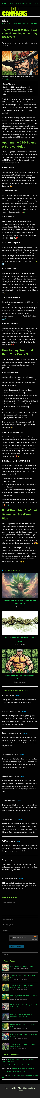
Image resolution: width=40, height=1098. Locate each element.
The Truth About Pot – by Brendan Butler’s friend (20, 639)
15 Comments (23, 1028)
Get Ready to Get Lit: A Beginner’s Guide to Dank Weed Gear (20, 602)
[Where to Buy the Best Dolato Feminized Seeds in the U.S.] (5, 1046)
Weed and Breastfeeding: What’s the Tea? (23, 1068)
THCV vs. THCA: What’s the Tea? (17, 1072)
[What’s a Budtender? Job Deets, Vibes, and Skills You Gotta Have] (5, 1006)
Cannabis (32, 43)
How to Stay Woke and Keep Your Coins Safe (17, 89)
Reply (18, 695)
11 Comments (23, 1038)
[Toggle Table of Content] (34, 84)
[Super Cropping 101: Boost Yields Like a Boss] (5, 977)
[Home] (2, 23)
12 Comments (24, 968)
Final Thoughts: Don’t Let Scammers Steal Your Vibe (18, 93)
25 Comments (23, 1009)
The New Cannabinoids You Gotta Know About (22, 1065)
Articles (10, 3)
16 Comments (24, 989)
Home (4, 3)
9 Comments (23, 1018)
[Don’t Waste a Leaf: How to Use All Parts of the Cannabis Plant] (5, 997)
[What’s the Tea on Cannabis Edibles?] (5, 967)
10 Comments (9, 46)
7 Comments (23, 1048)
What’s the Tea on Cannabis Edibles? (21, 966)
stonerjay (8, 43)
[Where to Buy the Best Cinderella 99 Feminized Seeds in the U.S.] (5, 1016)
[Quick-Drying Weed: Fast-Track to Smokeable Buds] (5, 1026)
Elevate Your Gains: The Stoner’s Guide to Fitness (20, 677)
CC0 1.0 (5, 79)
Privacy (35, 3)
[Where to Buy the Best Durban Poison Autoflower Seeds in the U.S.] (5, 987)
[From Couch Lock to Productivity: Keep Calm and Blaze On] (5, 1036)
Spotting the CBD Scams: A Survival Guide (16, 87)
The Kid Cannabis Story (23, 3)
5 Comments (23, 999)
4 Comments (24, 979)
